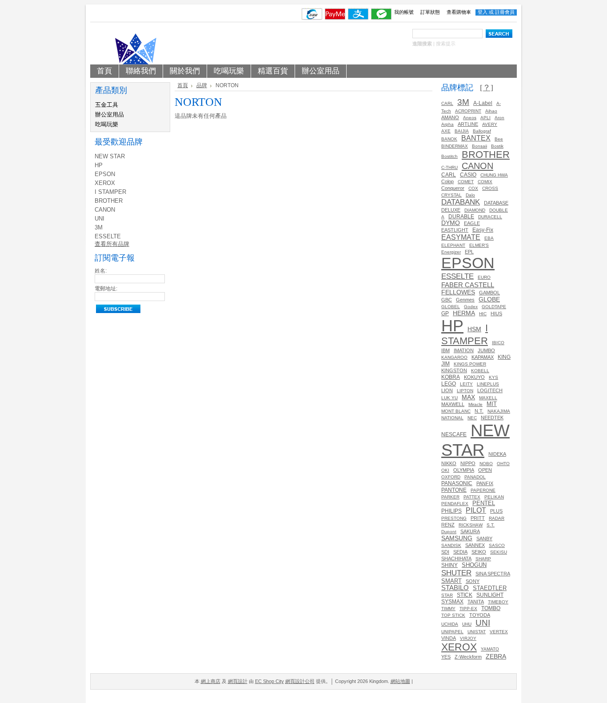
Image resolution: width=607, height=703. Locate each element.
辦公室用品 (109, 114)
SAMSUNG (456, 538)
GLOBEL (450, 306)
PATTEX (471, 496)
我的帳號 (404, 12)
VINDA (448, 638)
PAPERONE (483, 490)
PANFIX (484, 483)
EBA (489, 238)
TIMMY (448, 608)
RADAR (496, 518)
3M (99, 227)
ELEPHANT (453, 245)
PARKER (450, 496)
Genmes (465, 299)
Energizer (451, 251)
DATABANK (460, 202)
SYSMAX (452, 601)
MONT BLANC (456, 411)
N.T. (479, 411)
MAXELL (488, 397)
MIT (492, 404)
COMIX (485, 181)
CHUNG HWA (494, 175)
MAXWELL (452, 404)
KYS (493, 377)
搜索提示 (445, 43)
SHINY (449, 565)
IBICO (498, 342)
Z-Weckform (468, 656)
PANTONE (454, 490)
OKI (445, 470)
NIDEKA (497, 454)
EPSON (105, 174)
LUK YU (449, 397)
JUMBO (486, 350)
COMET (466, 181)
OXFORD (450, 476)
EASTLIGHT (454, 230)
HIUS (496, 313)
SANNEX (475, 545)
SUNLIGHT (489, 595)
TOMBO (490, 608)
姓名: (101, 270)
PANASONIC (456, 483)
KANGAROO (454, 357)
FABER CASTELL (467, 285)
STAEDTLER (490, 588)
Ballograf (482, 131)
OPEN (485, 470)
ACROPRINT (468, 110)
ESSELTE (108, 236)
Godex (471, 306)
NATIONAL (452, 417)
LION (447, 390)
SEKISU (498, 552)
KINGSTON (454, 370)
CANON (105, 209)
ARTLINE (468, 124)
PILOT (476, 510)
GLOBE (489, 299)
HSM (474, 329)
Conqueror (452, 188)
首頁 (182, 85)
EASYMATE (460, 237)
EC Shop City (269, 681)
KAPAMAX (482, 357)
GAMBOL (489, 292)
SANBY (484, 538)
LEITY (466, 384)
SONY (472, 581)
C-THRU (449, 167)
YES (446, 656)
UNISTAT (476, 631)
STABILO (455, 587)
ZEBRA (496, 656)
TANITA (475, 601)
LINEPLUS (488, 384)
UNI (99, 218)
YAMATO (490, 649)
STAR (447, 595)
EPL (469, 251)
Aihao (491, 110)
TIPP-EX (468, 608)
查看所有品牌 (112, 244)
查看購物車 (459, 12)
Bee (499, 139)
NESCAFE (454, 434)
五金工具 (106, 104)
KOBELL (480, 370)
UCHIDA (449, 624)
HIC (483, 313)
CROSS (490, 188)
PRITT (478, 518)
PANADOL (475, 476)
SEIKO (478, 551)
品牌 (201, 85)
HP (99, 165)
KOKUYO (474, 377)
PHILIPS (451, 511)
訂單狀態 (430, 12)
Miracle (475, 404)
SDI (445, 551)
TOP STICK (453, 615)
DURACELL (490, 216)
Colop (447, 181)
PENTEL (483, 503)
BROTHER (109, 200)
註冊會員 (505, 12)
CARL (447, 103)
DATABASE (496, 202)
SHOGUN (474, 565)
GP (445, 313)
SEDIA (460, 551)
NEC (472, 417)
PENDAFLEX (454, 503)
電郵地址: (106, 288)
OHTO (503, 463)
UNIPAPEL (452, 631)
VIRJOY (468, 638)
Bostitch (449, 156)
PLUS (496, 511)
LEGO (448, 383)
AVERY (489, 124)
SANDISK (451, 545)
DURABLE (461, 216)
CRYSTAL (451, 195)
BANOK (449, 139)
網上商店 (210, 681)
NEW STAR (110, 156)
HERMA (464, 313)
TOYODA (479, 615)
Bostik (497, 146)
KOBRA (450, 377)
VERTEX (499, 631)
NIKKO (448, 463)
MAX (468, 397)
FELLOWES (458, 292)
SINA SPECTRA (492, 573)
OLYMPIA (463, 470)
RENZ (448, 524)
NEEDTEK (492, 417)
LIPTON (465, 390)
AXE (446, 131)
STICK (464, 595)
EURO (484, 277)
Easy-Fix (482, 230)
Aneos (469, 117)
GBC (446, 299)
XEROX (105, 183)
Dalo (470, 195)
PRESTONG (454, 518)
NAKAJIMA (498, 411)
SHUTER (456, 572)
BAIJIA (462, 131)
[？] (486, 87)
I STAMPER (110, 192)
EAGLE (472, 223)
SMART (451, 581)
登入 (482, 12)
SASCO (497, 545)
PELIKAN (494, 496)
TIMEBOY (498, 601)
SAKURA (470, 531)
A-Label (482, 103)
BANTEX (476, 138)
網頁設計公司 (300, 681)
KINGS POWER (470, 364)
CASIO (468, 175)
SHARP (483, 558)
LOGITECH (490, 390)
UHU (466, 624)
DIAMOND (474, 210)
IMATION (464, 350)
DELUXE (450, 210)
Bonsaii (479, 146)
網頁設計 (238, 681)
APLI (485, 117)
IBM (445, 350)
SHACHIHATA (456, 558)
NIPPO (467, 463)
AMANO (450, 117)
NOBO (486, 463)
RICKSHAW (471, 524)
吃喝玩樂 (106, 124)
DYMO (450, 223)
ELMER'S (479, 245)
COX (473, 188)
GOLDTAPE (494, 306)
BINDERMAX (454, 146)
